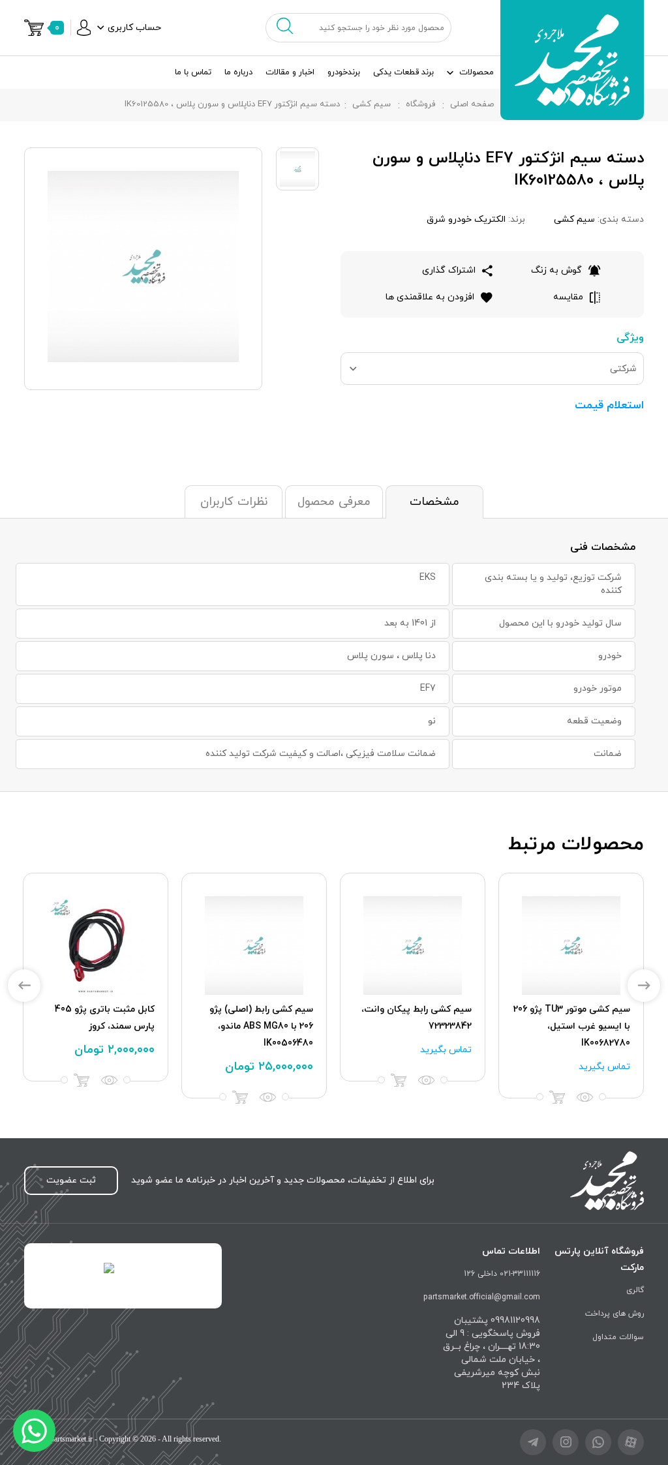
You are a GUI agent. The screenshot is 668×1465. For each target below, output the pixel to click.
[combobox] (492, 368)
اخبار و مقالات (290, 72)
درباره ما (238, 72)
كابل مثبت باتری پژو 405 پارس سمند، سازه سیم (422, 1018)
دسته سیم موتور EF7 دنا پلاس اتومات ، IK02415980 (101, 1018)
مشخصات (434, 502)
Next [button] (644, 985)
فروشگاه (420, 104)
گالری (635, 1290)
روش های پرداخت (614, 1313)
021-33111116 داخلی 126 (502, 1274)
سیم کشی (371, 104)
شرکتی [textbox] (623, 369)
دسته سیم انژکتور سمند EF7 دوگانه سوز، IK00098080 (255, 1018)
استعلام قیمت (609, 406)
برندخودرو (343, 72)
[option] (571, 977)
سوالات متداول (618, 1337)
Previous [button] (24, 985)
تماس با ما (193, 72)
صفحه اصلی (472, 104)
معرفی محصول (334, 502)
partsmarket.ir (71, 1438)
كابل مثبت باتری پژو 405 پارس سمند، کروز (580, 1018)
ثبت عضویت (71, 1180)
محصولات (476, 72)
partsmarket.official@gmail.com (481, 1297)
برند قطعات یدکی (403, 72)
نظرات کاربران (233, 502)
